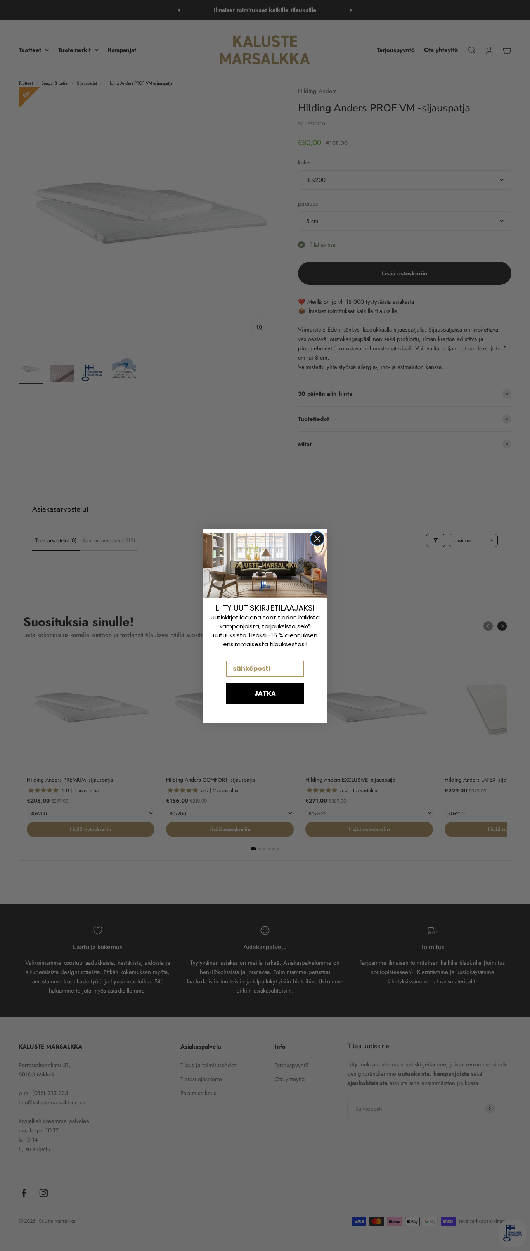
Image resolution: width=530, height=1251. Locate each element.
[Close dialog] (317, 538)
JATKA (265, 693)
